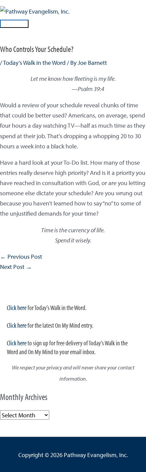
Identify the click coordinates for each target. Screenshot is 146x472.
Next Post (16, 266)
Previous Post (21, 256)
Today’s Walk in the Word (34, 62)
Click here (16, 307)
